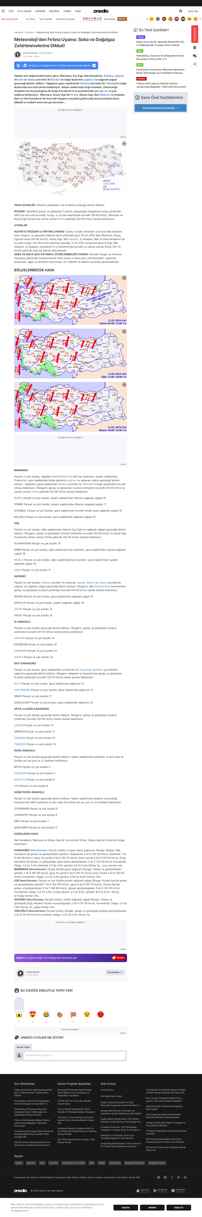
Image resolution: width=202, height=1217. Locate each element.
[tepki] (19, 1014)
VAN (16, 785)
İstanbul (85, 83)
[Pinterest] (185, 1177)
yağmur (89, 79)
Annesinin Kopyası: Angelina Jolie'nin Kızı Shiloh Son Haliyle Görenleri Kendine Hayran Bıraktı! (77, 1131)
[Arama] (180, 11)
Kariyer (91, 1177)
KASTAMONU (22, 689)
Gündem (30, 32)
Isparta (119, 75)
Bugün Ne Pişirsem (134, 1163)
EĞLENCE (54, 11)
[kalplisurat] (196, 19)
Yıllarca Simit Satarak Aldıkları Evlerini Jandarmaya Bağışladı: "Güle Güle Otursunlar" (161, 85)
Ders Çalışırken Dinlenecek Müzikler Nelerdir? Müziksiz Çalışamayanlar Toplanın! (163, 1117)
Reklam (75, 1177)
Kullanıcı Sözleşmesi (105, 1177)
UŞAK (17, 569)
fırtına (74, 94)
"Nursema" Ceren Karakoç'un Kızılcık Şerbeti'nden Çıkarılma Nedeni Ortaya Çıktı (75, 1120)
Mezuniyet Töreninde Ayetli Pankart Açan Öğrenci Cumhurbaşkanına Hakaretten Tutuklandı (74, 1093)
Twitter (18, 1163)
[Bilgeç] (164, 19)
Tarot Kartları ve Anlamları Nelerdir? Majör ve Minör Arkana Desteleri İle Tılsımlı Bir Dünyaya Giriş (166, 1093)
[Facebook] (165, 1177)
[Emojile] (177, 19)
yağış (104, 865)
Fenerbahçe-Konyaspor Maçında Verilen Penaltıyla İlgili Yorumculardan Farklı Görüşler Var (34, 1134)
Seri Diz (122, 19)
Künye (132, 1177)
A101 (92, 1163)
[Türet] (158, 19)
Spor (140, 51)
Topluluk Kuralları (63, 1177)
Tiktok (102, 1163)
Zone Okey (110, 19)
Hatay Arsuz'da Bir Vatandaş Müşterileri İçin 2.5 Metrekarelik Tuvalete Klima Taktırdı (160, 43)
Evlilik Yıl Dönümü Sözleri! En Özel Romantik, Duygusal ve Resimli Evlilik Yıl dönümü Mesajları (120, 1105)
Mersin (18, 79)
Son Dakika (115, 1163)
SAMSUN (19, 737)
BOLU (17, 683)
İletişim (83, 1177)
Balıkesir (64, 476)
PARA (78, 11)
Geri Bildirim (32, 1177)
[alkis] (189, 19)
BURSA (18, 498)
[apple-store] (143, 1190)
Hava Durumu (38, 850)
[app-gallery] (179, 1190)
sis (106, 90)
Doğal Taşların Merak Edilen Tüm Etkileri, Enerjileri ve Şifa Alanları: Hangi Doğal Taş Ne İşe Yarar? (120, 1122)
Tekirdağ (111, 83)
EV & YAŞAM (24, 11)
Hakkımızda (19, 1177)
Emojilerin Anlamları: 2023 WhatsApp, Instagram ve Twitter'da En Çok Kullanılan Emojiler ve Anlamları (121, 1130)
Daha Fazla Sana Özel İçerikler (159, 108)
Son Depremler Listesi (111, 1096)
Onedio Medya (38, 53)
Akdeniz (105, 94)
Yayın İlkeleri (122, 1177)
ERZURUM (20, 773)
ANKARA (19, 638)
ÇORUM (19, 725)
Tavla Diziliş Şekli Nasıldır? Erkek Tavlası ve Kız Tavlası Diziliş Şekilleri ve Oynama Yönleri (121, 1146)
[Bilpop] (170, 19)
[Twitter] (172, 1177)
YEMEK (67, 11)
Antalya (108, 75)
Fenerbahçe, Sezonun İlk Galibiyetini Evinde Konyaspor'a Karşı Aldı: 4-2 (160, 57)
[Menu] (3, 11)
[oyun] (183, 19)
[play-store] (161, 1190)
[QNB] (151, 19)
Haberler (18, 32)
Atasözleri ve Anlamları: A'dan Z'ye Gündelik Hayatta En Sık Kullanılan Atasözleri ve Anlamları (117, 1138)
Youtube (53, 1163)
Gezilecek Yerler (157, 1163)
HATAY (18, 609)
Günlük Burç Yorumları (74, 1163)
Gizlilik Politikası (46, 1177)
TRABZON (20, 744)
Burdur (55, 79)
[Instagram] (158, 1177)
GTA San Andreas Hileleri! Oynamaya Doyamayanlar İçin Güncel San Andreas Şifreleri (165, 1142)
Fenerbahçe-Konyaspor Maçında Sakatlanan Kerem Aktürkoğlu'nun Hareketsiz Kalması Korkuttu (160, 71)
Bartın (99, 669)
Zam (42, 1163)
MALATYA (20, 779)
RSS (138, 1177)
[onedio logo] (101, 11)
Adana (31, 79)
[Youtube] (178, 1177)
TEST (11, 11)
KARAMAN (20, 650)
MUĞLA (18, 559)
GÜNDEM (40, 11)
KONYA (18, 657)
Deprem (31, 1163)
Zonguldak (85, 669)
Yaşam (141, 37)
